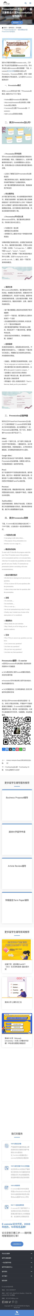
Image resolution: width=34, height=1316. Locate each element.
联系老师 (17, 22)
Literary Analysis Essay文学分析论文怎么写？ (18, 761)
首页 (5, 27)
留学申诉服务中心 (7, 1267)
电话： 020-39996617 (9, 1290)
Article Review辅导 (17, 866)
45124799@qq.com (12, 1298)
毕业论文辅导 (6, 1253)
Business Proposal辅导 (17, 797)
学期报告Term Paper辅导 (17, 900)
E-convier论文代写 (18, 1306)
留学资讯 (11, 27)
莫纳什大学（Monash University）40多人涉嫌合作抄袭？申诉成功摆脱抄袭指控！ (17, 1040)
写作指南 (18, 27)
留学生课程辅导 (6, 1258)
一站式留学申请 (6, 1262)
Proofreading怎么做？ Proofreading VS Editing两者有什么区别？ (17, 768)
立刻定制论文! (17, 1244)
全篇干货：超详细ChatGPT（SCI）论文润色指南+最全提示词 (17, 966)
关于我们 (4, 1276)
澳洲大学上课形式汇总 (13, 1002)
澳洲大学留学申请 (17, 832)
